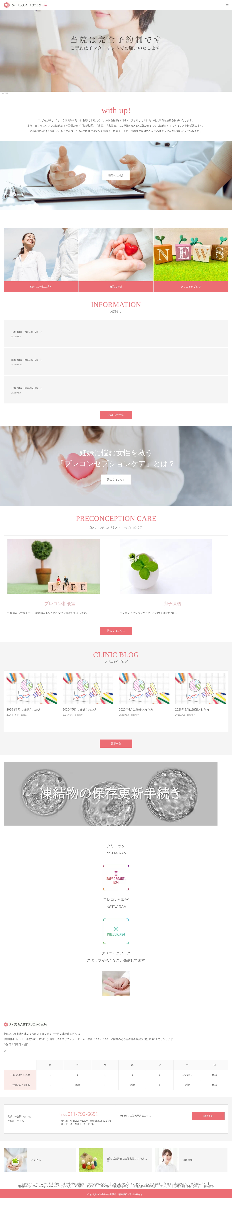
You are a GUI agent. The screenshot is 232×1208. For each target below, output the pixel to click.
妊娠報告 (52, 715)
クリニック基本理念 (47, 1183)
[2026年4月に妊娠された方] (117, 688)
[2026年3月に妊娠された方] (173, 688)
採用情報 (209, 1186)
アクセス (165, 1186)
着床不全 (92, 1186)
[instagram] (6, 1049)
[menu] (227, 5)
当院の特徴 (115, 286)
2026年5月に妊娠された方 (53, 709)
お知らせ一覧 (116, 414)
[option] (116, 51)
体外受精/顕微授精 (73, 1183)
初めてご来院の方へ (41, 286)
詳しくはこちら (116, 479)
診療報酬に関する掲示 (187, 1186)
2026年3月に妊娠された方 (165, 709)
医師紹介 (27, 1183)
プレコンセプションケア (126, 1183)
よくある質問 (152, 1183)
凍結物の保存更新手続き (115, 1186)
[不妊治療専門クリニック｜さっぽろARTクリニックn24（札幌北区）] (25, 5)
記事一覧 (116, 743)
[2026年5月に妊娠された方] (61, 688)
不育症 (79, 1186)
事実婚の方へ (198, 1183)
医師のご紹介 (116, 175)
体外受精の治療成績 (144, 1186)
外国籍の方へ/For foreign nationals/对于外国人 (44, 1186)
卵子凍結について (98, 1183)
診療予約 (208, 1116)
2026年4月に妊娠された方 (109, 709)
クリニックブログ (191, 286)
